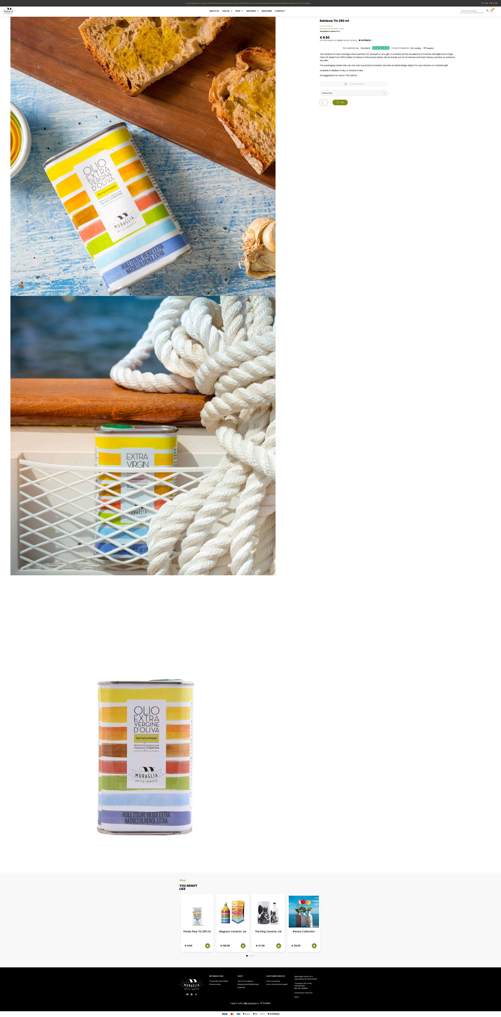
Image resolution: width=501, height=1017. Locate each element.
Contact (280, 11)
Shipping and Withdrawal (248, 984)
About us (214, 11)
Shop (238, 11)
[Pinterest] (191, 994)
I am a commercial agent (277, 984)
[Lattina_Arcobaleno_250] (143, 715)
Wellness (251, 11)
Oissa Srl (308, 993)
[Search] (482, 11)
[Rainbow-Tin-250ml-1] (143, 156)
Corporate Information (218, 981)
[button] (247, 956)
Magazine (267, 11)
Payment (241, 987)
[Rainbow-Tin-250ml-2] (143, 435)
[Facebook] (187, 994)
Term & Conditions (245, 981)
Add (342, 102)
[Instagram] (196, 994)
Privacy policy (215, 984)
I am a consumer (273, 981)
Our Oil (226, 11)
